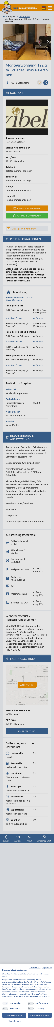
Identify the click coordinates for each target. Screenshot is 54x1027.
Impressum (47, 967)
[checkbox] (5, 1003)
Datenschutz (34, 967)
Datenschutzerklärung (41, 996)
